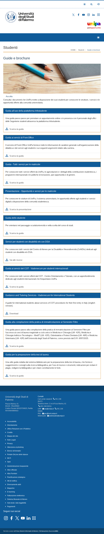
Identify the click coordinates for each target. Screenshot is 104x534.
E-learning (11, 492)
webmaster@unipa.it (56, 416)
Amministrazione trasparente (17, 466)
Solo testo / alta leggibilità (16, 503)
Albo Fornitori (12, 474)
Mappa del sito (12, 436)
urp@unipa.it (49, 409)
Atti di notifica (12, 481)
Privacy (10, 443)
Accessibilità (11, 421)
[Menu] (98, 37)
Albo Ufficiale (12, 470)
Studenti (10, 47)
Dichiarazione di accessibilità (48, 531)
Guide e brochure (93, 50)
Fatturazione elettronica (16, 496)
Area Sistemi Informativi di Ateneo (27, 531)
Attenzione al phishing (15, 447)
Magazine (10, 488)
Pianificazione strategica (16, 477)
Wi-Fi (9, 458)
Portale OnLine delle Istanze (17, 454)
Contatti (40, 396)
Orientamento (12, 425)
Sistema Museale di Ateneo (17, 499)
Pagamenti (11, 506)
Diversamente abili (14, 484)
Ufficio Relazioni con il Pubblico (18, 429)
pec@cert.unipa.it (50, 413)
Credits (9, 432)
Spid (9, 462)
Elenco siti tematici (14, 451)
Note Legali (11, 440)
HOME (73, 50)
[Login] (98, 4)
